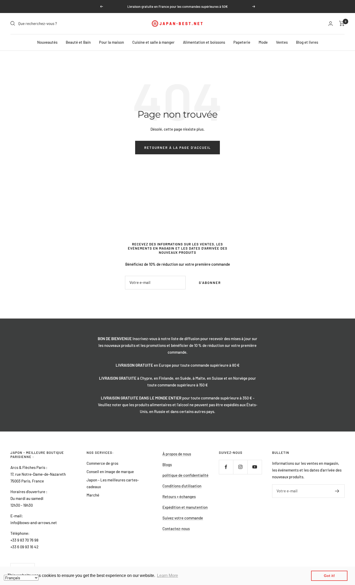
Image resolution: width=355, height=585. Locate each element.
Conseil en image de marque (110, 471)
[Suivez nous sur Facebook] (226, 467)
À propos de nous (176, 454)
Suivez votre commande (182, 518)
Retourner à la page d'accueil (177, 147)
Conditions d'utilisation (181, 486)
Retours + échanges (179, 496)
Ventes (282, 42)
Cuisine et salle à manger (153, 42)
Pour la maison (111, 42)
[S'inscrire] (337, 491)
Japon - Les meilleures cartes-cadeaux (113, 483)
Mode (263, 42)
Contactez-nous (176, 528)
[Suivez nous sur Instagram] (240, 467)
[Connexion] (330, 23)
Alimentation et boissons (204, 42)
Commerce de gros (102, 463)
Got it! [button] (329, 576)
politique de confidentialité (185, 475)
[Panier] (342, 23)
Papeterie (241, 42)
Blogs (167, 464)
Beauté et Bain (78, 42)
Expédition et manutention (185, 507)
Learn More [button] (167, 575)
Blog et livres (307, 42)
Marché (93, 495)
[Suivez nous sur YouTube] (254, 467)
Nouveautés (47, 42)
